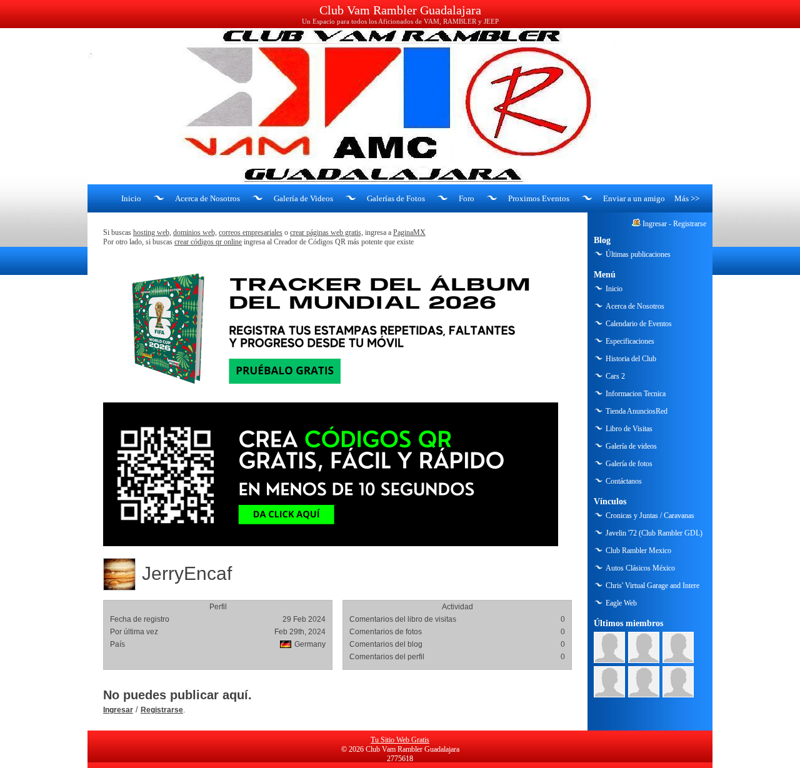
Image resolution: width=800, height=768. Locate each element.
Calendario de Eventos (639, 323)
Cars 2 (615, 376)
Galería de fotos (629, 463)
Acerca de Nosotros (207, 198)
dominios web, (195, 232)
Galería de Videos (303, 198)
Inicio (131, 198)
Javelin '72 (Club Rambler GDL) (654, 533)
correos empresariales (250, 232)
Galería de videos (631, 446)
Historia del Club (631, 358)
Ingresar (118, 710)
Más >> (686, 198)
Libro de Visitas (629, 428)
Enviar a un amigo (634, 198)
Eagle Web (621, 603)
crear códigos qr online (208, 241)
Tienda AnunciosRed (637, 411)
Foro (466, 198)
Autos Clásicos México (640, 568)
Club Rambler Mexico (638, 550)
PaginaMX (409, 232)
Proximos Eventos (538, 198)
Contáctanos (624, 481)
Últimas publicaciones (638, 254)
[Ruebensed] (643, 681)
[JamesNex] (678, 681)
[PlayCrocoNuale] (678, 647)
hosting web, (152, 232)
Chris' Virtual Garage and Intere (652, 585)
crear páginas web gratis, (326, 232)
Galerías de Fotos (396, 198)
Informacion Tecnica (636, 393)
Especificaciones (630, 341)
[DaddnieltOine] (609, 647)
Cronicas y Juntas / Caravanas (650, 515)
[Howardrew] (643, 647)
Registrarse (162, 710)
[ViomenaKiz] (609, 681)
